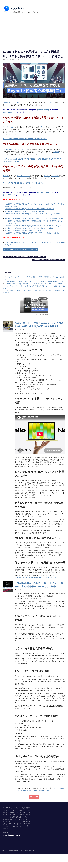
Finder (43, 127)
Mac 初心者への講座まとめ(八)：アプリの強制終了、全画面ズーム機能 (29, 228)
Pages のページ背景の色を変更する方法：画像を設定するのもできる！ (25, 257)
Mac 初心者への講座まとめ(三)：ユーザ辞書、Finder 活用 (24, 211)
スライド (47, 176)
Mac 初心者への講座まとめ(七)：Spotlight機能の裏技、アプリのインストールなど (33, 226)
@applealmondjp (42, 110)
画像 (12, 127)
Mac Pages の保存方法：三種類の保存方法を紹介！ (48, 260)
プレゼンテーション (21, 149)
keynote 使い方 (14, 249)
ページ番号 (55, 176)
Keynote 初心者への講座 (11, 102)
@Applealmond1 (9, 112)
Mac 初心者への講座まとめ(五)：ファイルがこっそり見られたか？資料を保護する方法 (34, 218)
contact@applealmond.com (12, 835)
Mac (18, 60)
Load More (34, 797)
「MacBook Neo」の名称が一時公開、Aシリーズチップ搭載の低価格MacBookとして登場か (34, 281)
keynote (5, 249)
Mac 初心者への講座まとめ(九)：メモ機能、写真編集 (23, 230)
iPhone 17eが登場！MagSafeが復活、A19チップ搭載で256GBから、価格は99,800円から (34, 284)
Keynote (51, 102)
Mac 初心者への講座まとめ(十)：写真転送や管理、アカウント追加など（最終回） (32, 233)
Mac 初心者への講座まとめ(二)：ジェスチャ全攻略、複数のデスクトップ (29, 209)
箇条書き (56, 152)
